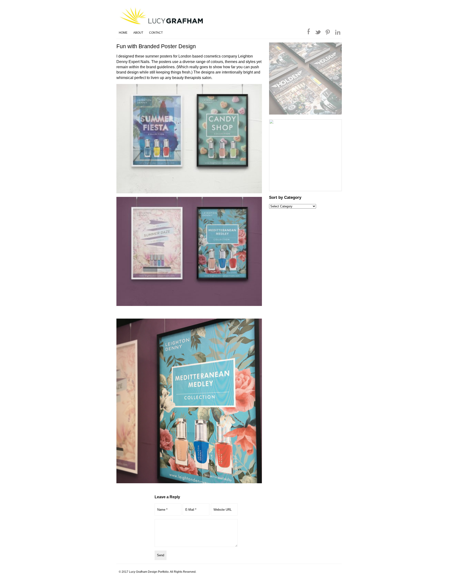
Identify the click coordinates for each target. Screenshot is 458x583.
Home (123, 32)
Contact (156, 32)
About (138, 32)
